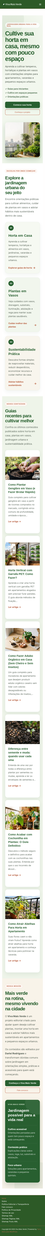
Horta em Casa (20, 235)
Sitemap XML (7, 1216)
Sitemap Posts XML (10, 1221)
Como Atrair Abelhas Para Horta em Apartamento (21, 927)
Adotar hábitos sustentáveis (22, 383)
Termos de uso (8, 1213)
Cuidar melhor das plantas (22, 325)
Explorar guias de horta (21, 267)
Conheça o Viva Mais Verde (22, 1083)
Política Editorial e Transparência (15, 1204)
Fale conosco (22, 1090)
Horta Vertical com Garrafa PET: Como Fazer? (20, 574)
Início (4, 1198)
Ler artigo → (14, 521)
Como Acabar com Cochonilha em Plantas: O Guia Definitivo (20, 840)
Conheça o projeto (22, 112)
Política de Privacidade (11, 1210)
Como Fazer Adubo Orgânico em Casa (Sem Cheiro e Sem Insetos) (20, 661)
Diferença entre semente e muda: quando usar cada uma (19, 754)
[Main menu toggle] (40, 4)
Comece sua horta (22, 105)
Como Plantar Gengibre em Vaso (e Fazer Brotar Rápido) (21, 488)
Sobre (4, 1201)
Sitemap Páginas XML (11, 1219)
